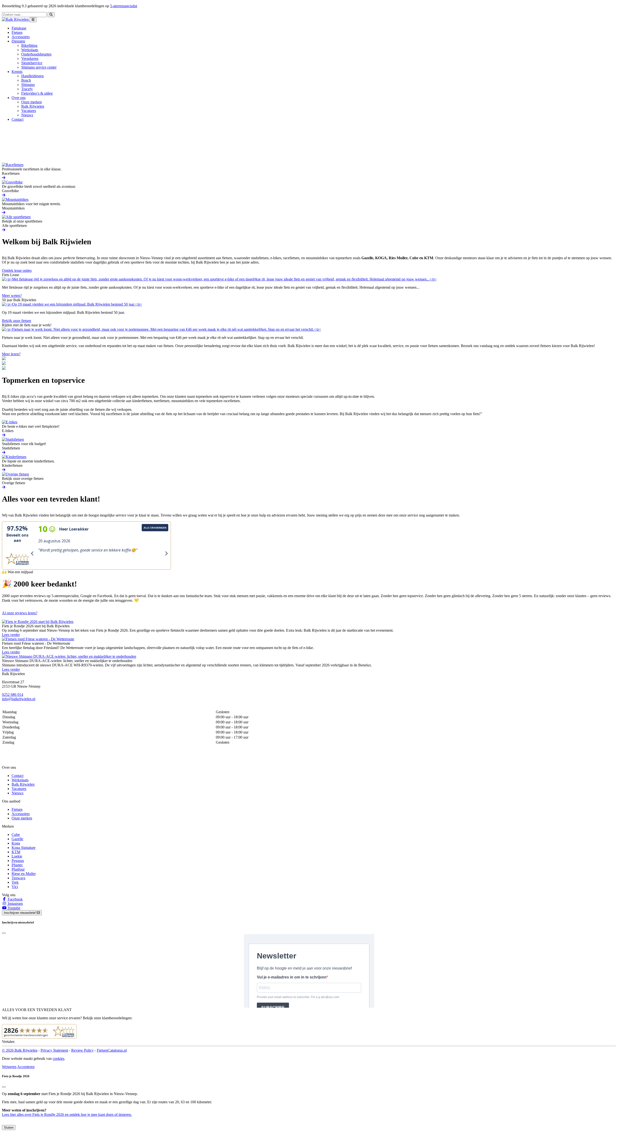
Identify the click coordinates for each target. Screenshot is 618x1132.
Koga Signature (23, 848)
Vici (15, 887)
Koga (16, 843)
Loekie (17, 856)
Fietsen (17, 32)
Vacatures (28, 111)
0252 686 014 (12, 694)
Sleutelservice (31, 63)
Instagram (15, 903)
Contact (17, 119)
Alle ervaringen (155, 527)
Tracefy (27, 89)
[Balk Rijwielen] (16, 19)
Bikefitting (29, 45)
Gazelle (17, 839)
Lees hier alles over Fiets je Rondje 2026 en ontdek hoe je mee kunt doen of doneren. (67, 1114)
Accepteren (26, 1067)
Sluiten (9, 1127)
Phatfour (18, 869)
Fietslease (19, 28)
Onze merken (31, 102)
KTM (16, 852)
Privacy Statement (54, 1050)
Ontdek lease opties (17, 270)
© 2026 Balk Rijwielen (19, 1050)
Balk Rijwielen (32, 106)
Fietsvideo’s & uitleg (37, 93)
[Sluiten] (4, 1087)
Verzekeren (29, 58)
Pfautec (17, 865)
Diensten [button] (18, 41)
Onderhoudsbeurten (36, 54)
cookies (58, 1058)
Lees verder (11, 635)
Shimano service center (38, 67)
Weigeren (9, 1067)
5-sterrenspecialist (123, 6)
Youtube (13, 908)
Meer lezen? (11, 354)
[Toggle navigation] (33, 19)
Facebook (15, 899)
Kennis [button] (17, 72)
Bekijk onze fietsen (16, 321)
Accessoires (21, 37)
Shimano (28, 85)
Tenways (18, 878)
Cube (16, 834)
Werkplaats (29, 50)
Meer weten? (12, 295)
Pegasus (18, 861)
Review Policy (82, 1050)
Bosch (26, 80)
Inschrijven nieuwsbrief (20, 913)
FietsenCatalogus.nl (112, 1050)
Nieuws (27, 115)
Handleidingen (32, 76)
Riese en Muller (24, 874)
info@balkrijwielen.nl (18, 699)
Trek (15, 882)
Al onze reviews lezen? (19, 613)
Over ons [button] (19, 98)
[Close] (4, 933)
